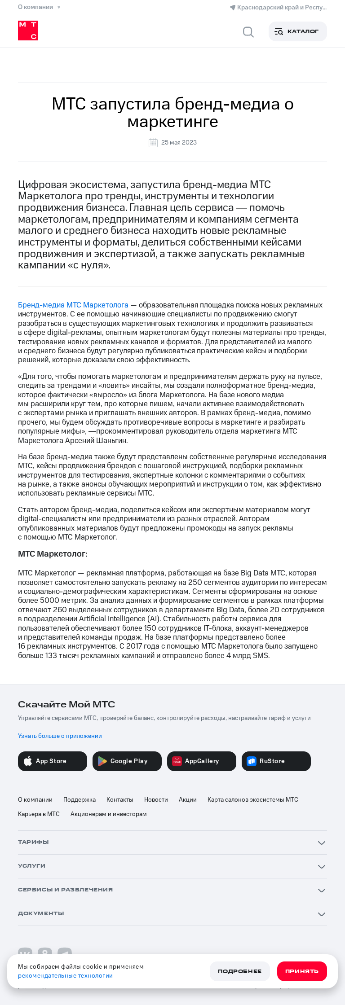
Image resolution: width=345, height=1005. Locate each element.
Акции (188, 799)
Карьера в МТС (39, 814)
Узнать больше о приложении (60, 736)
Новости (156, 799)
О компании (35, 799)
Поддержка (79, 799)
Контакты (119, 799)
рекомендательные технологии (65, 975)
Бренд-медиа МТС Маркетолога (73, 305)
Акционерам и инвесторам (109, 814)
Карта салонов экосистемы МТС (253, 799)
